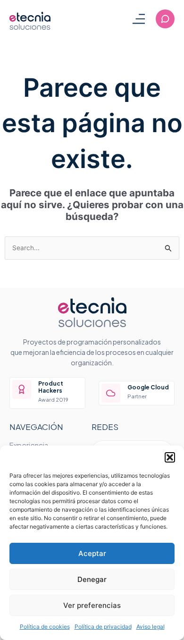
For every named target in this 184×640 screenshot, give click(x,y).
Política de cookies (45, 626)
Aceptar (92, 553)
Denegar (92, 579)
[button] (170, 457)
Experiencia (28, 444)
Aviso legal (150, 626)
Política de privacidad (103, 626)
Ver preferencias (92, 605)
